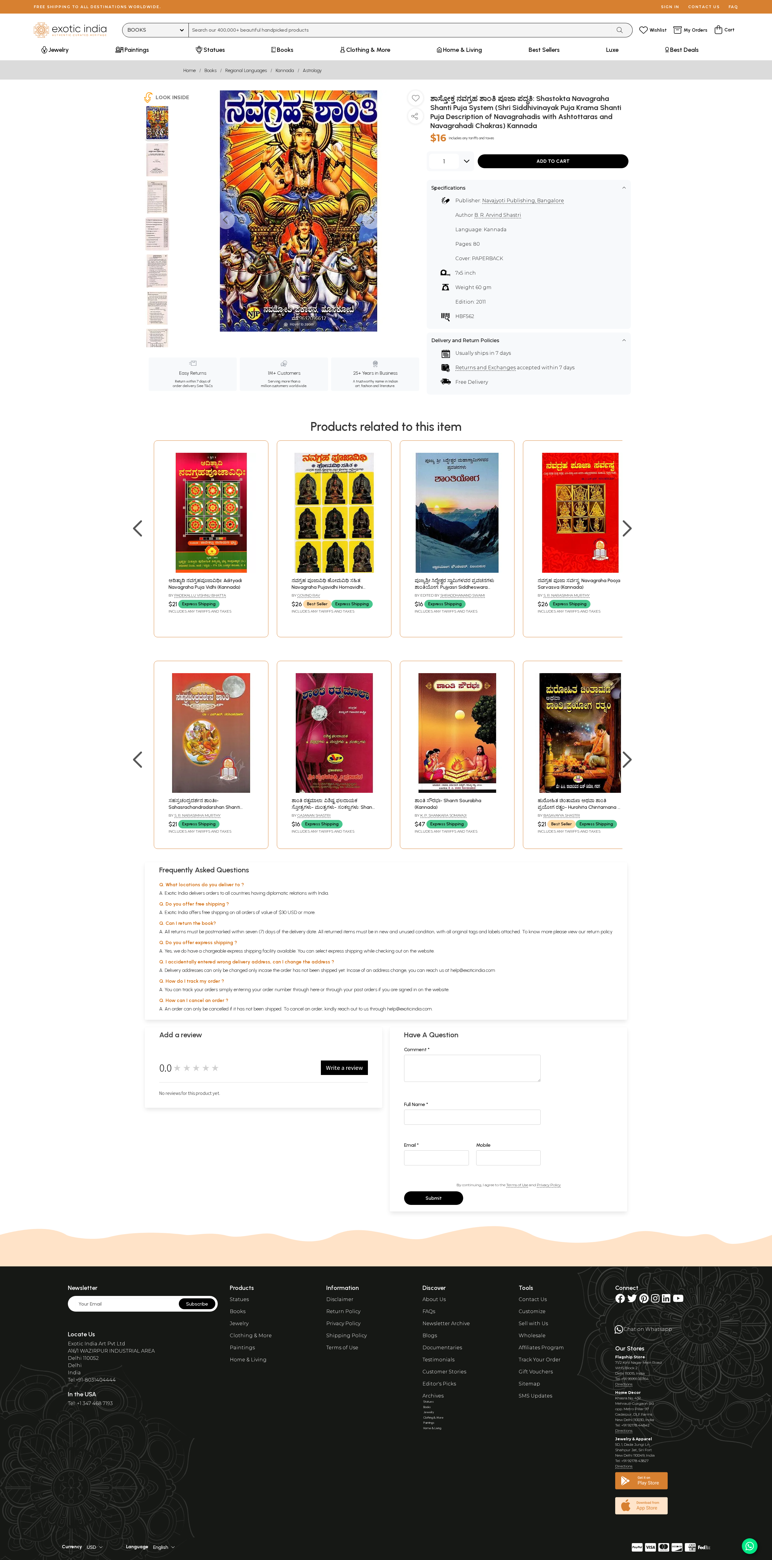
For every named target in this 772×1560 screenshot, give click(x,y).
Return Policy (343, 1311)
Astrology (312, 70)
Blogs (429, 1335)
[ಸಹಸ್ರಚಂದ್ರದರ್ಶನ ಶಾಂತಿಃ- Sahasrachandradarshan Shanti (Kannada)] (211, 791)
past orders (365, 989)
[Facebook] (620, 1300)
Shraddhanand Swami (462, 595)
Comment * (417, 1049)
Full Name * (416, 1104)
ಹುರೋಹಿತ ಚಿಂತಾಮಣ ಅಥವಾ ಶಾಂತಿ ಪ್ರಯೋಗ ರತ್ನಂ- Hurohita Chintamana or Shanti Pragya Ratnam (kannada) (580, 807)
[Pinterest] (644, 1300)
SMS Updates (535, 1396)
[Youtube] (678, 1300)
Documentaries (442, 1347)
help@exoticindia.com (473, 970)
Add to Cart (553, 161)
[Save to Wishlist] (415, 100)
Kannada (285, 70)
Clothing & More (251, 1335)
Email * (411, 1145)
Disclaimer (339, 1299)
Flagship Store (630, 1357)
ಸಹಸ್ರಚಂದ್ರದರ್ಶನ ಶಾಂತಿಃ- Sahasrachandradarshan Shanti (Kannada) (204, 807)
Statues (239, 1299)
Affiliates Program (541, 1347)
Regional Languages (246, 70)
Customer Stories (444, 1372)
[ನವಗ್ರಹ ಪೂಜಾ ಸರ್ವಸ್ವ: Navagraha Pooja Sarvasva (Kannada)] (580, 571)
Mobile (483, 1145)
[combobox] (400, 30)
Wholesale (532, 1335)
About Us (434, 1299)
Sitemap (529, 1384)
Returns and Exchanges (485, 367)
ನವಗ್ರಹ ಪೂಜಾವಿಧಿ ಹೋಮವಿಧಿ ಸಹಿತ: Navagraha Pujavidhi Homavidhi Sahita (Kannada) (327, 587)
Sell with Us (533, 1323)
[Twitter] (632, 1300)
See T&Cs (205, 386)
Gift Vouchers (536, 1372)
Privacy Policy (549, 1185)
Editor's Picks (439, 1384)
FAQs (428, 1311)
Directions (623, 1384)
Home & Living (248, 1360)
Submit (434, 1198)
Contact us (704, 7)
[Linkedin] (666, 1300)
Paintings (242, 1347)
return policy (599, 931)
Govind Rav (308, 595)
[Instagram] (655, 1300)
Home (189, 70)
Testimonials (438, 1360)
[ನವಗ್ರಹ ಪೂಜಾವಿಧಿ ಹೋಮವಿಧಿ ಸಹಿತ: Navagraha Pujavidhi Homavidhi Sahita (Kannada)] (334, 571)
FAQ (733, 7)
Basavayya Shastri (561, 815)
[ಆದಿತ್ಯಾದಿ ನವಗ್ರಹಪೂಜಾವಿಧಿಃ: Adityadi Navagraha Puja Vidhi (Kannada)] (211, 571)
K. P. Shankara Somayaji (443, 815)
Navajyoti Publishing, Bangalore (523, 200)
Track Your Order (540, 1360)
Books (210, 70)
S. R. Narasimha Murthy (566, 595)
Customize (532, 1311)
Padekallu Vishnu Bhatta (200, 595)
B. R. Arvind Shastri (497, 215)
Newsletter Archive (446, 1323)
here (314, 989)
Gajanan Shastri (314, 815)
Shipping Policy (346, 1335)
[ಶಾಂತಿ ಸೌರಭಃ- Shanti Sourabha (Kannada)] (457, 791)
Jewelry (239, 1323)
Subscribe (197, 1304)
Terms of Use (517, 1185)
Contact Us (533, 1299)
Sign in (670, 7)
